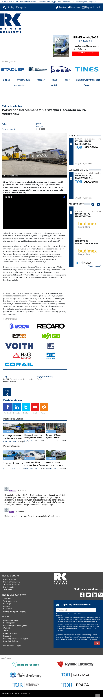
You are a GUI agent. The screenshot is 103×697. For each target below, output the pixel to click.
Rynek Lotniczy (9, 587)
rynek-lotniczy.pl (64, 2)
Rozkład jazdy (9, 623)
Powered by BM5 (25, 693)
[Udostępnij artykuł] (16, 408)
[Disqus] (35, 519)
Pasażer (40, 79)
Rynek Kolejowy (9, 579)
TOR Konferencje (10, 601)
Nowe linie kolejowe (11, 641)
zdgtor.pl (92, 2)
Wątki (54, 85)
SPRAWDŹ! (86, 41)
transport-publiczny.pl (47, 2)
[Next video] (13, 226)
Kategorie (21, 7)
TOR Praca (7, 589)
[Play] (6, 226)
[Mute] (20, 226)
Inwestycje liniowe (10, 620)
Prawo (54, 79)
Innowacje (19, 85)
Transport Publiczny (11, 584)
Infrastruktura (23, 79)
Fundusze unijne (10, 633)
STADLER (6, 628)
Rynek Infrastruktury (11, 582)
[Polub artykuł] (7, 408)
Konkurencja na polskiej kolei (15, 625)
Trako (5, 630)
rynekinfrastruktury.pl (28, 2)
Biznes (6, 79)
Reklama (6, 606)
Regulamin (7, 609)
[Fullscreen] (63, 226)
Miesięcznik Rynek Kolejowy (14, 611)
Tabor (66, 79)
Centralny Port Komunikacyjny (15, 638)
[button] (93, 208)
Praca (86, 85)
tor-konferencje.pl (80, 2)
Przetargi (7, 636)
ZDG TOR (7, 598)
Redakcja (7, 603)
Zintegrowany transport (88, 79)
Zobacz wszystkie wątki (11, 646)
